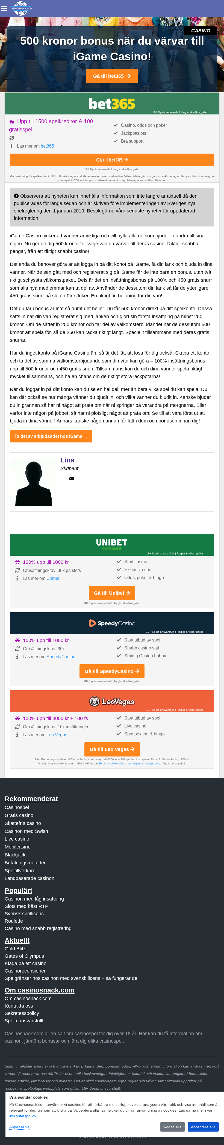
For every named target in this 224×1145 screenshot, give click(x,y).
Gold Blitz (15, 948)
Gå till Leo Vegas (109, 749)
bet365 (47, 146)
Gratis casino (19, 815)
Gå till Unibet (109, 593)
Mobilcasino (18, 847)
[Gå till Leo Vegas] (112, 701)
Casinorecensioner (25, 971)
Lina (67, 460)
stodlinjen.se (136, 763)
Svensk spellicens (24, 913)
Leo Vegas (56, 734)
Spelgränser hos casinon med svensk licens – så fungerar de (71, 978)
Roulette (14, 921)
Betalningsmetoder (25, 862)
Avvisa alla (172, 1127)
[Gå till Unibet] (112, 545)
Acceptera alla (203, 1127)
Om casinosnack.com (28, 998)
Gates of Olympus (24, 956)
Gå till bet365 (108, 76)
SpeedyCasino (60, 656)
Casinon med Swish (26, 831)
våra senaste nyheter (139, 211)
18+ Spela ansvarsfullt (166, 112)
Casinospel (17, 807)
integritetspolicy (22, 1116)
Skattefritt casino (23, 823)
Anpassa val (19, 1127)
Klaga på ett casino (25, 963)
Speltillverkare (20, 870)
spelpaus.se (153, 763)
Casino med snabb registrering (38, 928)
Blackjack (15, 855)
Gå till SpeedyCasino (109, 671)
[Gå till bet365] (112, 103)
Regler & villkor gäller (194, 112)
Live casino (17, 839)
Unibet (52, 578)
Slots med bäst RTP (26, 906)
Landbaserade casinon (29, 878)
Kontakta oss (19, 1006)
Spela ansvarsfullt (24, 1020)
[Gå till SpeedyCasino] (112, 623)
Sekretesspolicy (22, 1013)
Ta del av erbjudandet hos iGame (48, 436)
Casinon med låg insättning (34, 899)
